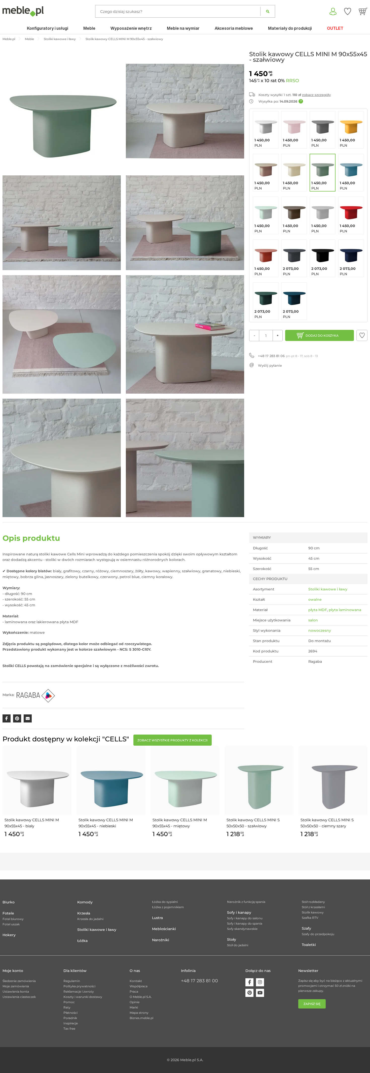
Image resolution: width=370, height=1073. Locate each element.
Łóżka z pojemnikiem (168, 907)
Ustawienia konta (16, 991)
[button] (361, 335)
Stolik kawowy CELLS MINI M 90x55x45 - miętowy (180, 822)
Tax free (69, 1028)
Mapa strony (139, 1013)
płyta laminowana (345, 610)
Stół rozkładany (313, 902)
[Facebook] (249, 982)
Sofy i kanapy (239, 912)
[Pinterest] (249, 993)
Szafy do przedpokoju (318, 934)
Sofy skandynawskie (242, 929)
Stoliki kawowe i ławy (327, 589)
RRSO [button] (292, 80)
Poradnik (70, 1018)
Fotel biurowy (13, 919)
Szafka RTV (310, 918)
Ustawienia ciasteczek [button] (19, 997)
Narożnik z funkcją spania (246, 902)
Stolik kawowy (313, 912)
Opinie (134, 1002)
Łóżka (82, 940)
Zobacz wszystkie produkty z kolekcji (172, 740)
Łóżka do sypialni (165, 902)
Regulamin (71, 981)
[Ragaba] (35, 694)
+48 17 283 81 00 (199, 980)
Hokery (9, 935)
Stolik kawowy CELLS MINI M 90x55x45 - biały (32, 822)
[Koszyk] (363, 11)
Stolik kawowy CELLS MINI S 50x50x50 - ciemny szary (327, 822)
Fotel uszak (11, 924)
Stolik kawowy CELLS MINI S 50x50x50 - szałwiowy (253, 822)
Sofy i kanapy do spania (244, 923)
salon (313, 620)
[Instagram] (260, 982)
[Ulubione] (347, 11)
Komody (85, 902)
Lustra (157, 918)
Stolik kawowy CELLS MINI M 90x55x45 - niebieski (106, 822)
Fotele (8, 913)
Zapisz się (312, 1004)
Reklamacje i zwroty (78, 991)
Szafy (306, 928)
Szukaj (268, 11)
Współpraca (138, 986)
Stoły (231, 939)
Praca (134, 991)
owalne (315, 599)
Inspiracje (70, 1023)
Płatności (70, 1013)
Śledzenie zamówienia (19, 981)
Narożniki (160, 940)
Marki (134, 1007)
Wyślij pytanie (270, 365)
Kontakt (136, 981)
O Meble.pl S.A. (141, 997)
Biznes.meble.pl (141, 1018)
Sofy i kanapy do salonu (245, 918)
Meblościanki (164, 929)
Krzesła (83, 913)
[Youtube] (260, 993)
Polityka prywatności (79, 986)
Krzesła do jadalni (90, 919)
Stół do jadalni (237, 945)
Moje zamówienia (16, 986)
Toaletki (309, 944)
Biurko (9, 902)
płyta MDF (317, 610)
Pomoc (69, 1002)
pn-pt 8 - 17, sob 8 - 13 (288, 356)
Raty (66, 1007)
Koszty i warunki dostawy (82, 997)
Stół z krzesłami (313, 907)
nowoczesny (319, 630)
